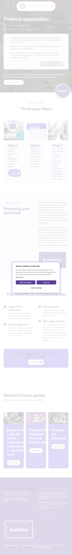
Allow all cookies (26, 282)
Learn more (19, 277)
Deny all (46, 282)
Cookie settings (36, 288)
